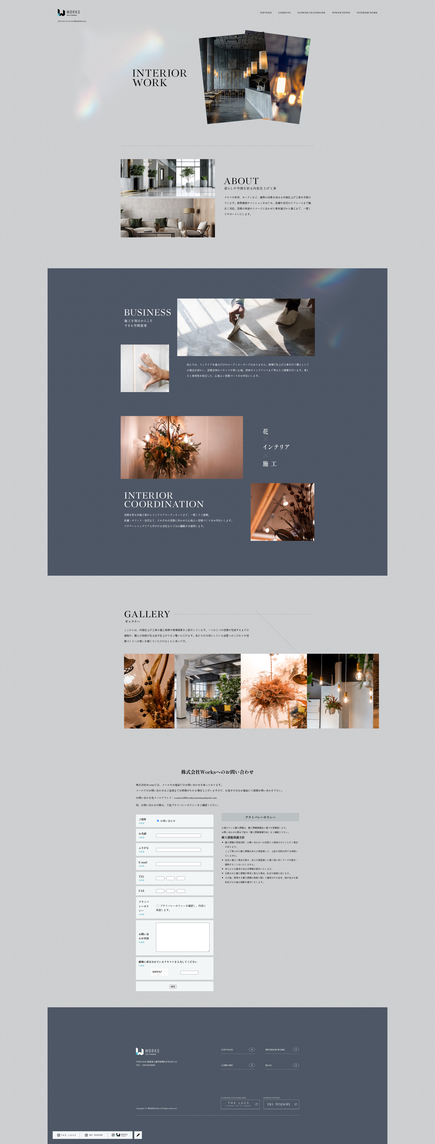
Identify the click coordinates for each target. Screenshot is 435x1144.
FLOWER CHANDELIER (312, 13)
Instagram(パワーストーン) (94, 1135)
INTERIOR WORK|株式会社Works (72, 21)
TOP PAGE (266, 13)
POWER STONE (341, 13)
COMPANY (284, 13)
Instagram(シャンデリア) (66, 1135)
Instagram (120, 1135)
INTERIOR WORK (370, 13)
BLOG (268, 1065)
